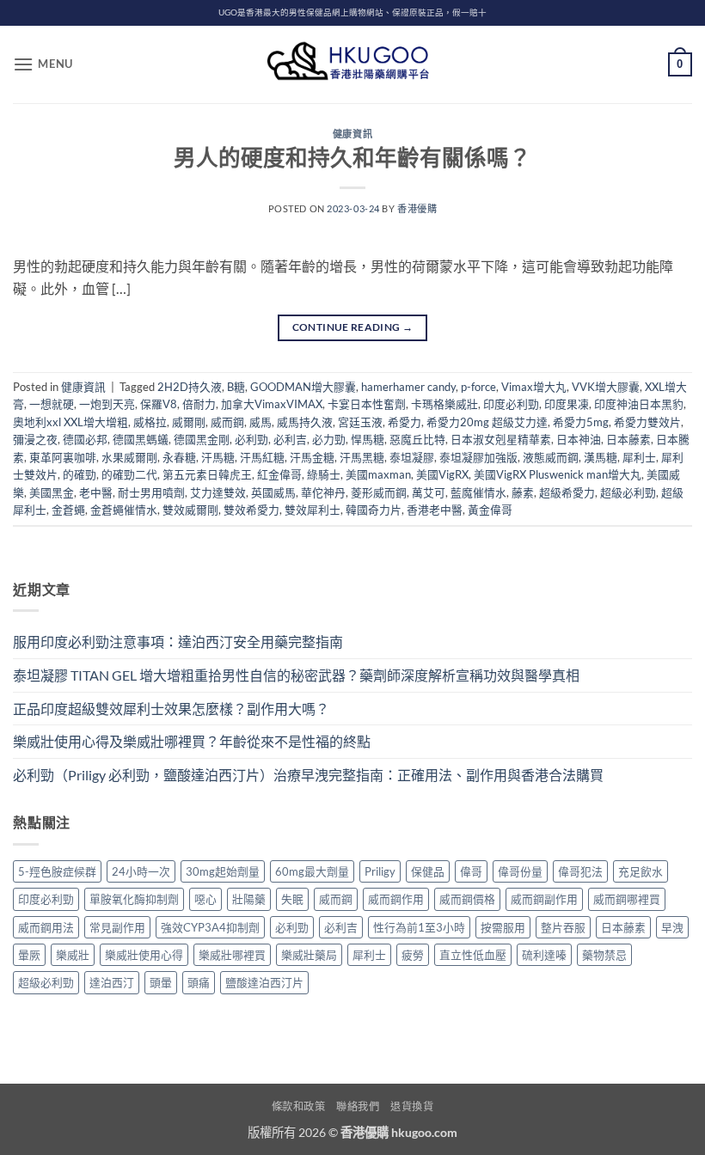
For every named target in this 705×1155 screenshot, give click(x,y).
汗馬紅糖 (262, 457)
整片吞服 (563, 927)
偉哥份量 (520, 871)
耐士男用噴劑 (151, 492)
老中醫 (96, 492)
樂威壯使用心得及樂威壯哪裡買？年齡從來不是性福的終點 (192, 741)
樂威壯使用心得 (144, 955)
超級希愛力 (567, 492)
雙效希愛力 (251, 509)
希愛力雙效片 (647, 422)
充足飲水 (640, 871)
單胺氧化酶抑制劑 (134, 899)
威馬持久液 (305, 422)
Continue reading (353, 327)
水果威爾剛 (129, 457)
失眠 (292, 899)
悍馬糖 (367, 439)
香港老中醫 (435, 509)
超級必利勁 (628, 492)
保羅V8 (158, 404)
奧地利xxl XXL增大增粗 (70, 422)
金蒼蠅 (68, 509)
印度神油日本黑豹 (639, 404)
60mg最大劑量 (312, 871)
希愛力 (404, 422)
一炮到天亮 (107, 404)
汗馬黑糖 (362, 457)
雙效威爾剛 (190, 509)
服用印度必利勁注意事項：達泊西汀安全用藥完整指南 (178, 641)
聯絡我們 (357, 1106)
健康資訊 (352, 133)
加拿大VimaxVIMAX (271, 404)
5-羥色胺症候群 (57, 871)
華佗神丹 (323, 492)
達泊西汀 (111, 982)
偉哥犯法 (580, 871)
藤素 (523, 492)
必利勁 (251, 439)
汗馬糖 (218, 457)
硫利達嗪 (544, 955)
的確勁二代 (129, 474)
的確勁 (79, 474)
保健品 (427, 871)
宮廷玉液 (360, 422)
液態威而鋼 (551, 457)
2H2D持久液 (189, 387)
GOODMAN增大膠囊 (303, 387)
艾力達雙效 (218, 492)
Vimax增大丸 (534, 387)
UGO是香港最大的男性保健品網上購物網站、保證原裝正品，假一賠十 (352, 12)
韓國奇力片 (374, 509)
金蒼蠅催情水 (123, 509)
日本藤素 (628, 439)
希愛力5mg (581, 422)
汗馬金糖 (312, 457)
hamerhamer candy (408, 387)
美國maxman (378, 474)
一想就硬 (51, 404)
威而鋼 (227, 422)
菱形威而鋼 (379, 492)
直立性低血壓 (472, 955)
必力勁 (329, 439)
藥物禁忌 (604, 955)
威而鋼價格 (467, 899)
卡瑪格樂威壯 (444, 404)
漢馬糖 (600, 457)
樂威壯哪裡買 (232, 955)
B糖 (236, 387)
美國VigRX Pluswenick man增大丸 (557, 474)
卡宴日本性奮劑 (367, 404)
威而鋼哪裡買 (626, 899)
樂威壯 (72, 955)
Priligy (380, 871)
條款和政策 (299, 1106)
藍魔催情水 (478, 492)
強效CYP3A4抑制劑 (210, 927)
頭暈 (161, 982)
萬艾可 (428, 492)
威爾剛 (188, 422)
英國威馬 (273, 492)
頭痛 (198, 982)
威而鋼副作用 (544, 899)
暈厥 (29, 955)
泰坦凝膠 (411, 457)
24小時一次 (141, 871)
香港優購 (417, 208)
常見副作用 (117, 927)
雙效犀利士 (312, 509)
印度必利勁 (511, 404)
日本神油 (578, 439)
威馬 (260, 422)
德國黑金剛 (202, 439)
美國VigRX (442, 474)
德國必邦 (85, 439)
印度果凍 (566, 404)
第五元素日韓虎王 (207, 474)
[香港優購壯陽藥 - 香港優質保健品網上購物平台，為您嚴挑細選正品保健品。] (352, 64)
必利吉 (290, 439)
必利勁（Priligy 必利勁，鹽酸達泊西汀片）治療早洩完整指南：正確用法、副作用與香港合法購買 (308, 775)
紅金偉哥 (279, 474)
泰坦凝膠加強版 (478, 457)
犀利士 (639, 457)
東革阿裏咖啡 (62, 457)
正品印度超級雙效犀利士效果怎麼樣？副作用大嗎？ (171, 708)
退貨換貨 (411, 1106)
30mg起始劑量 (223, 871)
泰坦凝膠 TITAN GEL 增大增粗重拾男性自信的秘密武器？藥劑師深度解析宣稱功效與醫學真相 (296, 675)
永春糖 (179, 457)
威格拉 (150, 422)
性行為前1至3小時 (419, 927)
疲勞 (413, 955)
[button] (43, 64)
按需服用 (503, 927)
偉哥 (471, 871)
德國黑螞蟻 (141, 439)
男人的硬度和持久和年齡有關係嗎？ (352, 157)
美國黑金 (51, 492)
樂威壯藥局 (309, 955)
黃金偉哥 (490, 509)
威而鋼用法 (46, 927)
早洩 (672, 927)
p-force (478, 387)
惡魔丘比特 (417, 439)
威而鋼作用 (396, 899)
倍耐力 (199, 404)
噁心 (205, 899)
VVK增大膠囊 (606, 387)
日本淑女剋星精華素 (501, 439)
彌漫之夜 (35, 439)
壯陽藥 (249, 899)
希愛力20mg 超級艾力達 (487, 422)
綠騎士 (323, 474)
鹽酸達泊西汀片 (264, 982)
